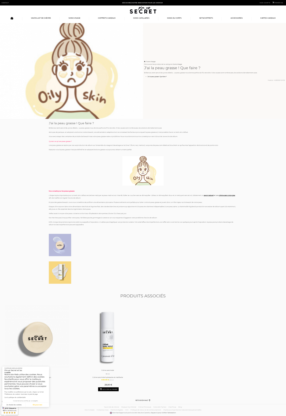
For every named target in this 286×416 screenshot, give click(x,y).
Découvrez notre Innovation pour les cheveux (142, 3)
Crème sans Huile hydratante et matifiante (107, 377)
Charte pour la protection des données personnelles (182, 410)
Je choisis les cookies (14, 405)
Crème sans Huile (107, 372)
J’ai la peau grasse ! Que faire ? (157, 76)
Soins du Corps (174, 18)
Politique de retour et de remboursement (146, 410)
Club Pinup (172, 407)
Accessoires (237, 18)
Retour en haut (142, 400)
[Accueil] (11, 18)
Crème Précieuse (144, 407)
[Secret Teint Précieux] (37, 336)
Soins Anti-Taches (159, 407)
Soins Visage (74, 18)
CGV (126, 410)
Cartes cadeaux (268, 18)
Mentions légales (117, 410)
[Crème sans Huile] (107, 336)
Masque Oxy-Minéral (128, 407)
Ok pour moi (37, 405)
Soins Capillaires (141, 18)
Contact (5, 3)
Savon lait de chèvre (41, 18)
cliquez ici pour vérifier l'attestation (163, 413)
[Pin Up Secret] (143, 9)
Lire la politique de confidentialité (15, 397)
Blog (180, 407)
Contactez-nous (102, 410)
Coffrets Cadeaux (107, 18)
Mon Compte (265, 3)
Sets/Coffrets (206, 18)
